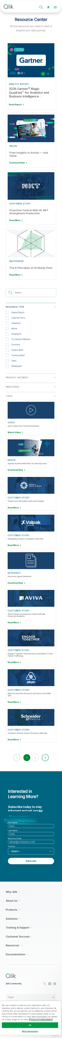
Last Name (12, 830)
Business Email (14, 838)
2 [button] (35, 757)
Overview (15, 344)
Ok (30, 1025)
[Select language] (48, 7)
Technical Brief (18, 355)
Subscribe (31, 861)
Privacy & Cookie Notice (40, 1019)
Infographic (16, 334)
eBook (14, 328)
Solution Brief (17, 350)
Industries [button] (12, 387)
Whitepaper (16, 366)
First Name (12, 822)
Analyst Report (17, 312)
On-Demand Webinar (20, 339)
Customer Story (18, 318)
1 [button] (26, 757)
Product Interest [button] (17, 377)
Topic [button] (9, 396)
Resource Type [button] (15, 307)
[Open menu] (55, 7)
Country (11, 846)
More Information (30, 1031)
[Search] (41, 7)
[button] (45, 757)
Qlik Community (14, 983)
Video (14, 360)
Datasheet (15, 323)
